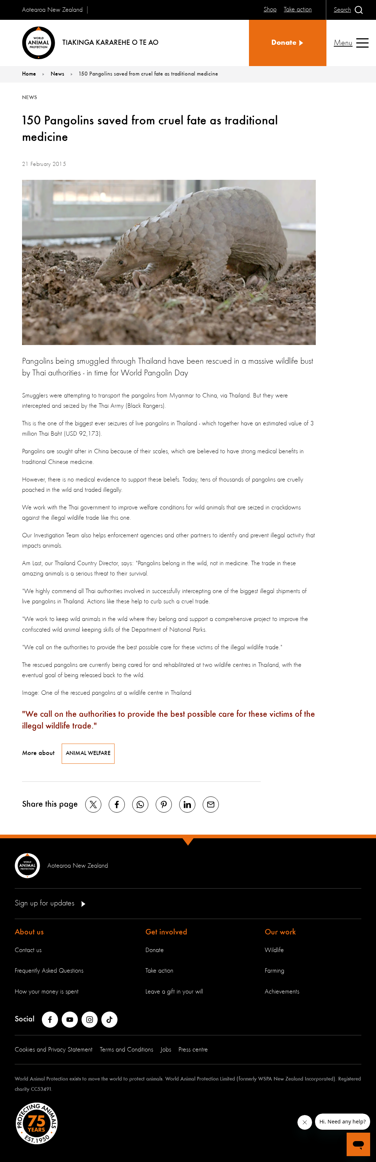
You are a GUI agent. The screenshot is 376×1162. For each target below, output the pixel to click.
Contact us (28, 950)
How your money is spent (47, 991)
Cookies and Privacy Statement (54, 1049)
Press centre (193, 1049)
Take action (159, 970)
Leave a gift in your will (174, 991)
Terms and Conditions (126, 1049)
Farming (274, 970)
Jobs (165, 1049)
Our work (280, 932)
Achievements (282, 991)
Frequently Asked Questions (49, 970)
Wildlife (274, 950)
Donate (154, 950)
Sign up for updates (46, 903)
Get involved (166, 932)
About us (29, 932)
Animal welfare (88, 753)
